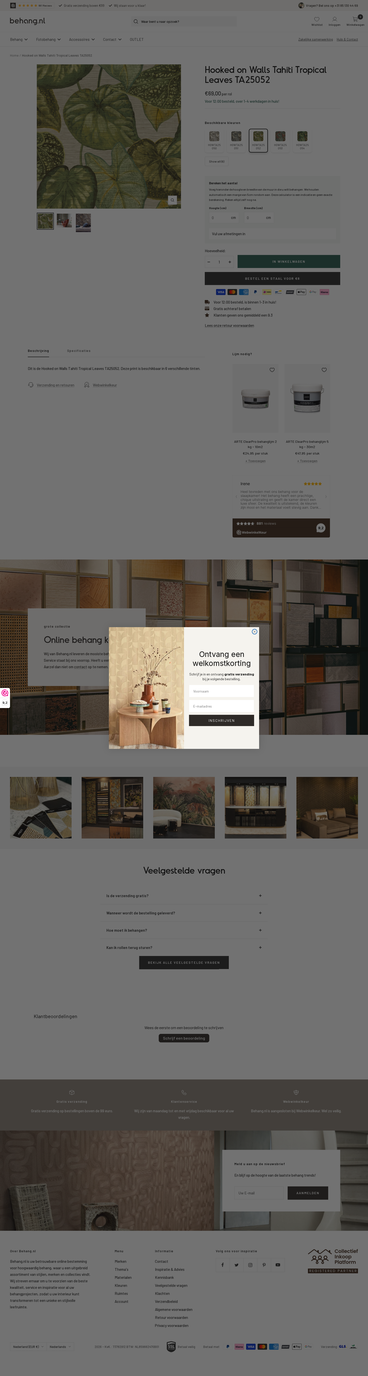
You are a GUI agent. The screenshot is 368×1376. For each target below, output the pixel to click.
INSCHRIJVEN (222, 720)
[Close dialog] (254, 631)
